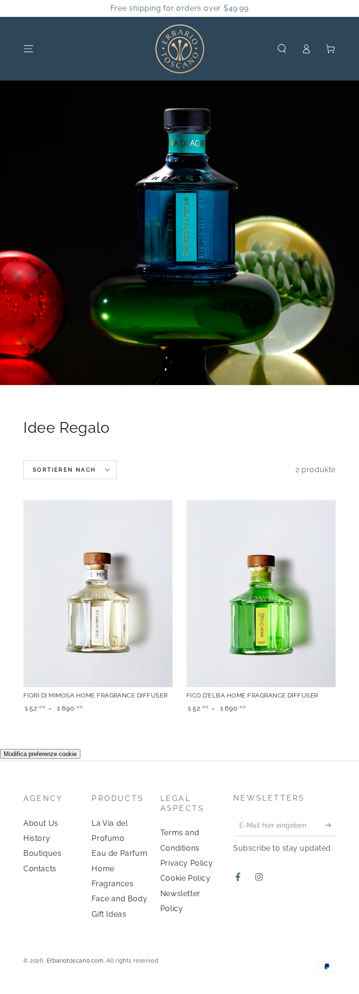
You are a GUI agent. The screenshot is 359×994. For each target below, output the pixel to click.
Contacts (40, 868)
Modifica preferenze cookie (40, 753)
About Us (40, 823)
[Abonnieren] (330, 825)
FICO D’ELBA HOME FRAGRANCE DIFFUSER (252, 695)
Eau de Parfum (119, 853)
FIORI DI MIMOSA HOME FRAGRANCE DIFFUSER (95, 695)
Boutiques (42, 853)
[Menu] (28, 48)
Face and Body (119, 898)
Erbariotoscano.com (75, 960)
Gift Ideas (109, 914)
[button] (282, 48)
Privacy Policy (186, 863)
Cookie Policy (185, 878)
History (36, 838)
